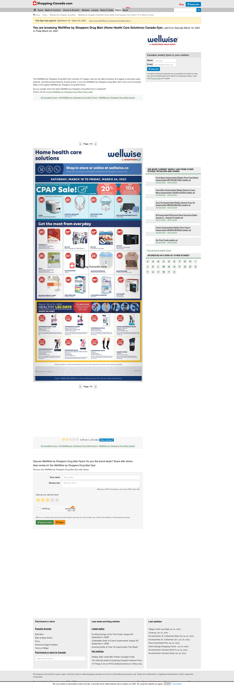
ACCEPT (167, 684)
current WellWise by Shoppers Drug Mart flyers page (69, 91)
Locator (95, 10)
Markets (86, 10)
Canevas (158, 632)
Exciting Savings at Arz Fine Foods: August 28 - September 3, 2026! (113, 635)
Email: (150, 64)
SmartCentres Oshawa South (167, 653)
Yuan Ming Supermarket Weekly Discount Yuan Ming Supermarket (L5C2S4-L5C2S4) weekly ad (175, 191)
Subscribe (194, 4)
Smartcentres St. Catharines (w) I (169, 639)
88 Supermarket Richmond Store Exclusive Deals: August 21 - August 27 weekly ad (176, 216)
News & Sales (106, 10)
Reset (61, 522)
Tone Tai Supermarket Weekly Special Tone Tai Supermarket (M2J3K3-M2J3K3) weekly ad (175, 203)
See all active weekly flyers (159, 250)
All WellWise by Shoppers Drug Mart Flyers (78, 97)
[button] (35, 10)
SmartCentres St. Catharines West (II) (171, 635)
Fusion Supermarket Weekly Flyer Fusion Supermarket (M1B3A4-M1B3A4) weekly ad (173, 228)
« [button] (80, 143)
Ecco (37, 641)
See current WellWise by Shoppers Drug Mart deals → (110, 20)
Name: (150, 60)
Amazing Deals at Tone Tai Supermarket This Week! (115, 646)
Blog (181, 4)
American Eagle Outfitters (46, 644)
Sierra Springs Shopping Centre (168, 646)
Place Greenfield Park (164, 642)
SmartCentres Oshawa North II (168, 649)
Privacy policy (156, 78)
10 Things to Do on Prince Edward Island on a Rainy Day (117, 663)
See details (177, 683)
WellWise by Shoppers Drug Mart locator (117, 97)
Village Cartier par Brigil (164, 629)
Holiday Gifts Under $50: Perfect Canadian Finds (113, 656)
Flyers (118, 10)
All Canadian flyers (49, 97)
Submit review (45, 522)
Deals (125, 10)
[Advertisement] (56, 54)
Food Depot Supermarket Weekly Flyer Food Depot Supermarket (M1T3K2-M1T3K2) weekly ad (177, 178)
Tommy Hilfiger (42, 648)
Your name (55, 477)
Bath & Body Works (44, 637)
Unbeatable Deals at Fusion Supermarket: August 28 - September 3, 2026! (115, 642)
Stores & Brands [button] (71, 10)
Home (40, 10)
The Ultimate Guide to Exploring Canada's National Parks (117, 660)
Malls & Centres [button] (52, 10)
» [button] (95, 143)
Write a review (105, 440)
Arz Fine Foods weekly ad (166, 240)
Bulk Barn (39, 634)
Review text (54, 482)
